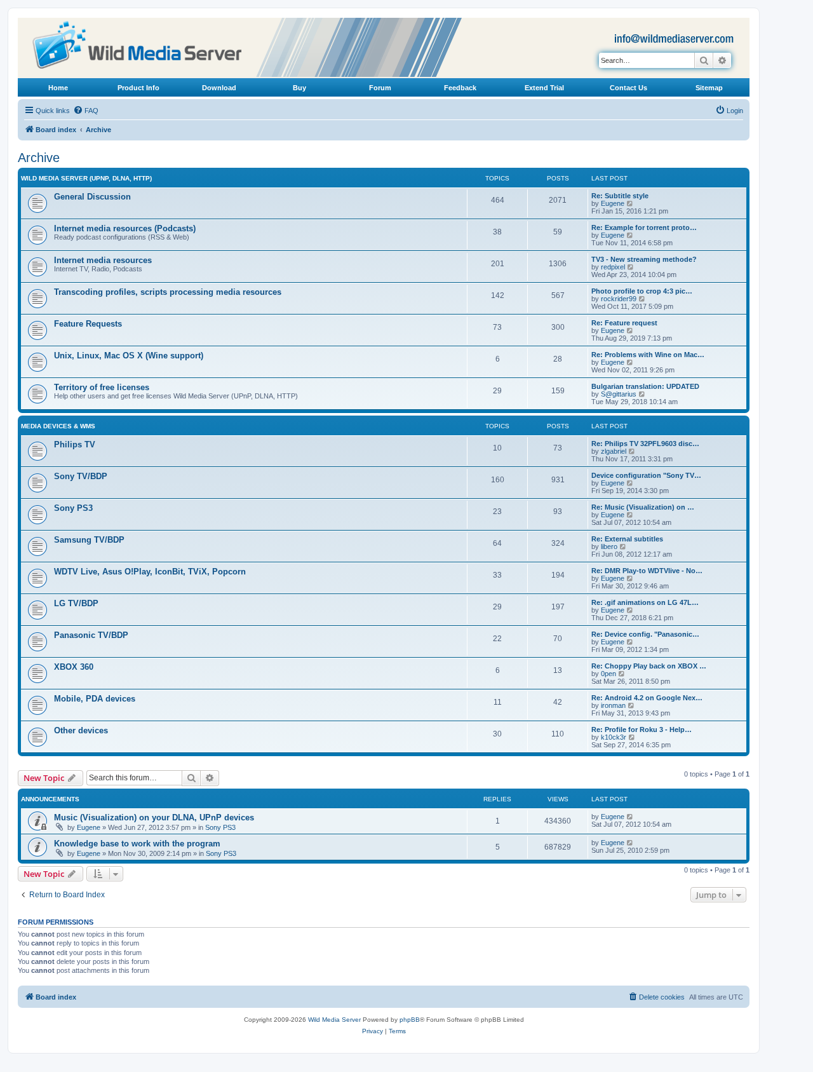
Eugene (612, 203)
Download (219, 88)
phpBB (410, 1019)
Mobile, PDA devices (94, 698)
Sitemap (709, 88)
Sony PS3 (73, 508)
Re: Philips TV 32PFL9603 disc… (645, 443)
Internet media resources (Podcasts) (125, 228)
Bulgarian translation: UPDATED (645, 386)
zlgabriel (613, 451)
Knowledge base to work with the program (137, 843)
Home (58, 88)
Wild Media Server (334, 1019)
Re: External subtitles (627, 539)
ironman (613, 705)
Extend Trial (544, 88)
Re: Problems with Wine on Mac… (647, 354)
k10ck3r (613, 737)
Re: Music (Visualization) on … (642, 507)
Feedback (460, 88)
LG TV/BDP (76, 603)
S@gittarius (618, 394)
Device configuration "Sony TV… (646, 475)
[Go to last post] (630, 816)
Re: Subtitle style (619, 196)
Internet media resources (103, 260)
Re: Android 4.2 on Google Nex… (646, 698)
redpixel (613, 267)
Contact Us (628, 88)
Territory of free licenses (101, 387)
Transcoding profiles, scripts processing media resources (167, 292)
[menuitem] (85, 110)
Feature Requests (88, 324)
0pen (608, 673)
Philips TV (74, 444)
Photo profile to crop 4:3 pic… (641, 291)
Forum (380, 88)
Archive (39, 158)
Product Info (138, 88)
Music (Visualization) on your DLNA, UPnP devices (154, 817)
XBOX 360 (73, 667)
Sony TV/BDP (80, 476)
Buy (299, 88)
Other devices (81, 730)
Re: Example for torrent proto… (644, 227)
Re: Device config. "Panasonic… (645, 634)
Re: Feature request (624, 323)
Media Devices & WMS (58, 426)
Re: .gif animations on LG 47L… (645, 602)
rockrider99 (618, 298)
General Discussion (92, 196)
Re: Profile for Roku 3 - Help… (641, 729)
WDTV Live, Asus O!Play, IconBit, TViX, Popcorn (150, 571)
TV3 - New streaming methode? (644, 259)
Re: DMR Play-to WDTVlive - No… (646, 570)
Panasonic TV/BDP (91, 635)
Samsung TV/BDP (89, 540)
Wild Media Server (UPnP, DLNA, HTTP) (86, 178)
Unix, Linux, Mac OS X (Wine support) (128, 355)
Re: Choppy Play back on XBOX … (648, 666)
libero (609, 546)
